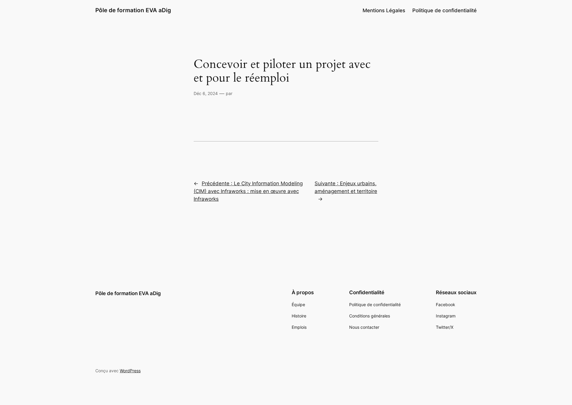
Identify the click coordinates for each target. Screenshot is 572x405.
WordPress (130, 370)
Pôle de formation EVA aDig (133, 10)
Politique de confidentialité (444, 10)
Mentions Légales (384, 10)
